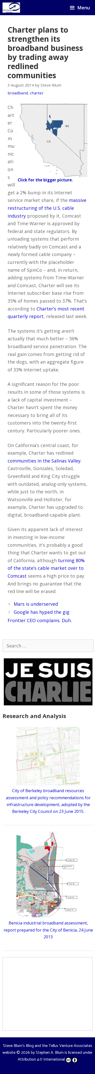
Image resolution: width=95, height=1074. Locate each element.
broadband (18, 92)
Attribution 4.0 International (41, 1059)
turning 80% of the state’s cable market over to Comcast (46, 568)
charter (37, 92)
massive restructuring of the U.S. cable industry (47, 208)
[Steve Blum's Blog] (11, 7)
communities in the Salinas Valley (44, 461)
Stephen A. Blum (50, 1052)
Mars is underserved (36, 604)
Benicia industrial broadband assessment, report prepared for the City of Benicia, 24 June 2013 (48, 929)
